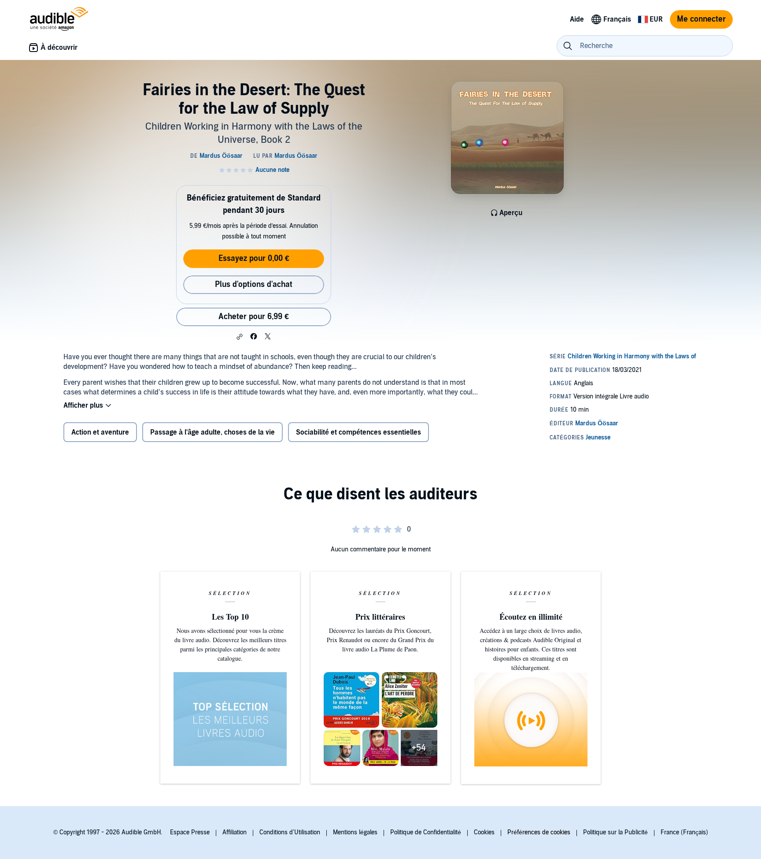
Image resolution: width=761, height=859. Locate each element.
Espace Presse (190, 832)
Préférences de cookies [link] (538, 832)
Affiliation (234, 832)
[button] (239, 336)
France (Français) (684, 832)
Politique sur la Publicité (615, 832)
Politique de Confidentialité (425, 832)
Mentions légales (355, 832)
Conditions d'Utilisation (289, 832)
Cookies (484, 832)
